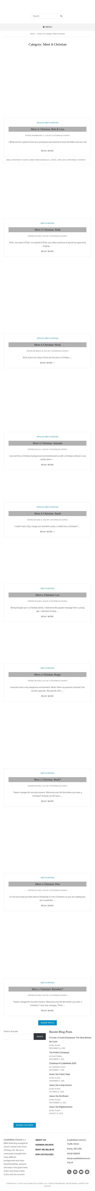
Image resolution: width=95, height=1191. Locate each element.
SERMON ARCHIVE (44, 1145)
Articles (40, 123)
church (25, 160)
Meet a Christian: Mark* (47, 779)
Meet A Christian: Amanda (47, 443)
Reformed (72, 160)
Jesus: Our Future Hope (59, 1074)
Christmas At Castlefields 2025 (62, 1063)
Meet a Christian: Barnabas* (47, 989)
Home (32, 34)
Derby (32, 160)
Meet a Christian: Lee (47, 594)
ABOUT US (40, 1140)
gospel (54, 160)
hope (59, 160)
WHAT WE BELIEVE (44, 1150)
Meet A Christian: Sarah (47, 513)
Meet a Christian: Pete (47, 884)
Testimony (81, 160)
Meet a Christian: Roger (47, 674)
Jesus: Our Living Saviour (60, 1085)
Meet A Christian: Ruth (47, 229)
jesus (64, 160)
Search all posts (11, 1031)
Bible (8, 160)
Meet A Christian (51, 123)
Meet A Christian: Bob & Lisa (47, 129)
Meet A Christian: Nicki (47, 344)
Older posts (47, 1023)
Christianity (16, 160)
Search (40, 1036)
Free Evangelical (42, 160)
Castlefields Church (61, 135)
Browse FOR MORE (24, 1125)
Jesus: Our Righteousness (60, 1107)
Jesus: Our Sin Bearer (59, 1096)
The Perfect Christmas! (59, 1053)
